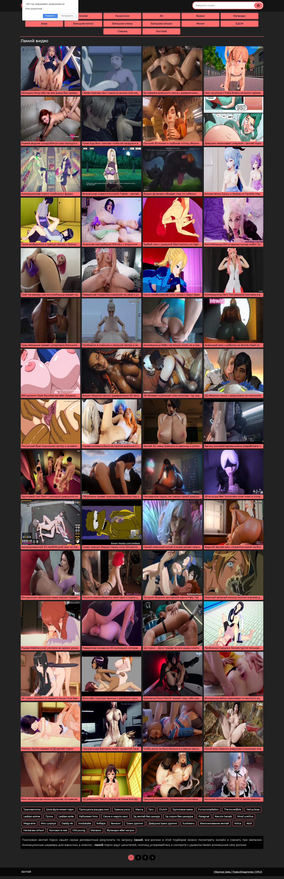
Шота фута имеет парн (60, 809)
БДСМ (239, 23)
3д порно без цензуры (179, 816)
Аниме (83, 16)
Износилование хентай (214, 823)
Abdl (249, 823)
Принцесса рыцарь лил (94, 809)
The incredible (232, 809)
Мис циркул (48, 823)
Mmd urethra (245, 816)
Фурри (200, 16)
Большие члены (122, 23)
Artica (237, 823)
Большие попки (83, 23)
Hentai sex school (33, 830)
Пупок (49, 816)
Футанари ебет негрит (120, 830)
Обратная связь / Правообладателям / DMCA (238, 872)
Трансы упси (122, 809)
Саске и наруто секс (115, 816)
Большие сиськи (161, 23)
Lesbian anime (31, 816)
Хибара (100, 823)
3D (161, 16)
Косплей (161, 31)
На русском (122, 16)
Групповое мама (182, 809)
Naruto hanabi (223, 816)
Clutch (163, 809)
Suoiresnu (189, 823)
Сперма (122, 31)
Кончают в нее (58, 830)
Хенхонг (116, 823)
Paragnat (204, 816)
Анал (44, 23)
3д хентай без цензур (146, 816)
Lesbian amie (66, 816)
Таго (151, 809)
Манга (139, 809)
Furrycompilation (208, 809)
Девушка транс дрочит (163, 823)
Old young (78, 830)
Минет (200, 23)
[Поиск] (258, 5)
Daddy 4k (67, 823)
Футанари (239, 16)
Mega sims (29, 823)
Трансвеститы (32, 809)
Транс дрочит (134, 823)
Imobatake (84, 823)
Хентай (26, 871)
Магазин (96, 830)
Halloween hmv (88, 816)
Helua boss (252, 809)
